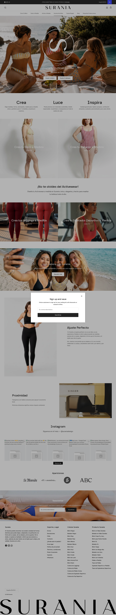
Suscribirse (58, 315)
